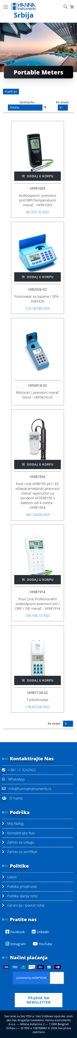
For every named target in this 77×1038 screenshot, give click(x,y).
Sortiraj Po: (27, 102)
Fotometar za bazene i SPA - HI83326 (38, 299)
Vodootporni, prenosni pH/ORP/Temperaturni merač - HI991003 (37, 200)
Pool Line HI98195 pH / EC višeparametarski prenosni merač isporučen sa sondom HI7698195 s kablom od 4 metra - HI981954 (37, 495)
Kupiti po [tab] (11, 91)
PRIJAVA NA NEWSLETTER (38, 1000)
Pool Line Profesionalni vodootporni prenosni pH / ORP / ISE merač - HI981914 (37, 604)
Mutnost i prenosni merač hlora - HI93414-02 (37, 395)
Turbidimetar (37, 699)
